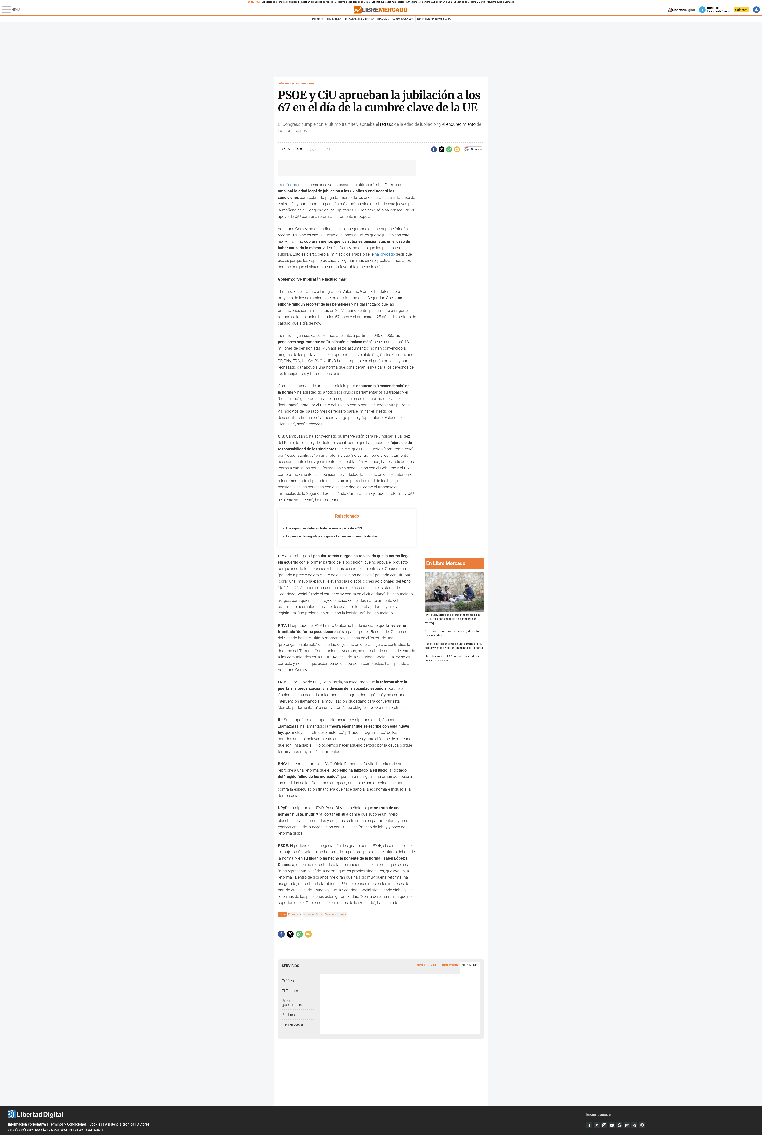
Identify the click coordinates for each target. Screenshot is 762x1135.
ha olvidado (385, 254)
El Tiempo (290, 990)
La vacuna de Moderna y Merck (469, 2)
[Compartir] (434, 149)
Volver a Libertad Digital (681, 9)
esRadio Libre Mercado (359, 18)
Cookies (95, 1124)
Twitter (597, 1125)
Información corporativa (27, 1124)
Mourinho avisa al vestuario (500, 2)
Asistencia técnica (119, 1124)
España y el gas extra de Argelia (317, 2)
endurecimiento (461, 124)
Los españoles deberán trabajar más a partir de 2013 (324, 528)
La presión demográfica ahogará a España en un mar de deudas (332, 536)
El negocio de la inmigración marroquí (280, 2)
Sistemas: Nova (94, 1129)
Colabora (741, 10)
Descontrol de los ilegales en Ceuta (352, 2)
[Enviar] (449, 149)
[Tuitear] (441, 149)
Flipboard (627, 1125)
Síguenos (476, 149)
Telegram (634, 1125)
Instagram (604, 1125)
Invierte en (334, 18)
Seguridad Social (313, 914)
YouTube (612, 1125)
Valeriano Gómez (335, 914)
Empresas (317, 18)
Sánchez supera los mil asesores (388, 2)
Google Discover (619, 1125)
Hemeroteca (292, 1024)
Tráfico (288, 980)
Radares (289, 1014)
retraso (386, 124)
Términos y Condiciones (68, 1124)
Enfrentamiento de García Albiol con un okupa (429, 2)
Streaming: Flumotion (72, 1129)
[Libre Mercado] (380, 9)
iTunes (642, 1125)
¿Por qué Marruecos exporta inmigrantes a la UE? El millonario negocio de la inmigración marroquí (452, 619)
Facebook (589, 1125)
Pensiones (294, 914)
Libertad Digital (297, 1114)
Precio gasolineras (292, 1002)
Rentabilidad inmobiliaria (434, 18)
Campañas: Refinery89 (20, 1129)
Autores (143, 1124)
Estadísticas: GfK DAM (47, 1129)
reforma (290, 184)
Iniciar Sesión (756, 9)
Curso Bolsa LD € (403, 18)
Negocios (383, 18)
